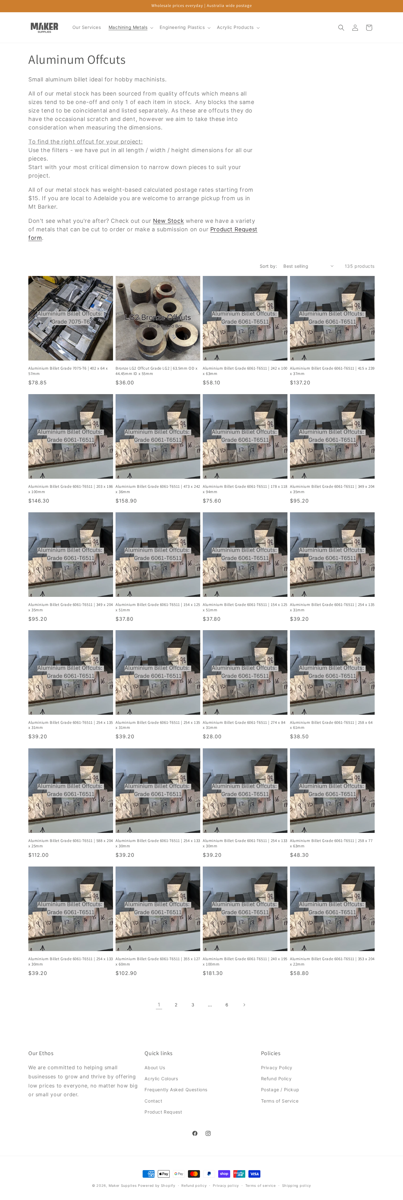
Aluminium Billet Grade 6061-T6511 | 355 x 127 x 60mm (158, 961)
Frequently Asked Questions (176, 1089)
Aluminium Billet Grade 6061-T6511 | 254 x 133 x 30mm (158, 843)
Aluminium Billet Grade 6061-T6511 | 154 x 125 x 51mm (158, 607)
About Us (155, 1067)
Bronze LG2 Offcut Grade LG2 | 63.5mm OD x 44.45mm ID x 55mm (157, 371)
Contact (153, 1101)
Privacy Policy (276, 1067)
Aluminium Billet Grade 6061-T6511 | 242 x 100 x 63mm (245, 371)
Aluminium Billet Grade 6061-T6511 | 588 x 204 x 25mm (70, 843)
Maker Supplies (123, 1185)
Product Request (163, 1112)
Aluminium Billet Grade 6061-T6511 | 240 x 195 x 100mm (245, 961)
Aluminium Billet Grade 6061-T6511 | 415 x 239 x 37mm (332, 371)
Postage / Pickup (280, 1089)
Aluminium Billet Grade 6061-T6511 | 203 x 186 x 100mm (70, 489)
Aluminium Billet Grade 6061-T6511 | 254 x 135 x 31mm (332, 607)
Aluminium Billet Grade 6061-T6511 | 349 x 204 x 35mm (332, 489)
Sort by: (268, 266)
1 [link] (159, 1004)
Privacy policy (226, 1185)
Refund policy (194, 1185)
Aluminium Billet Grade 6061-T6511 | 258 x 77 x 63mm (331, 843)
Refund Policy (276, 1078)
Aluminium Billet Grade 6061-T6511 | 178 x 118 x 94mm (245, 489)
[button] (130, 27)
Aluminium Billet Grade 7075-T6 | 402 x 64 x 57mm (68, 371)
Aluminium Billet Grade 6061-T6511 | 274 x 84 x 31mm (244, 725)
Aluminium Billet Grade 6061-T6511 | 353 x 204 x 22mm (332, 961)
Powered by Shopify (156, 1185)
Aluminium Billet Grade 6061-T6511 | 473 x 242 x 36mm (158, 489)
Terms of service (260, 1185)
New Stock (168, 220)
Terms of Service (280, 1101)
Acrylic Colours (161, 1078)
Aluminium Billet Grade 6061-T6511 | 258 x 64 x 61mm (331, 725)
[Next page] (244, 1005)
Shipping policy (296, 1185)
